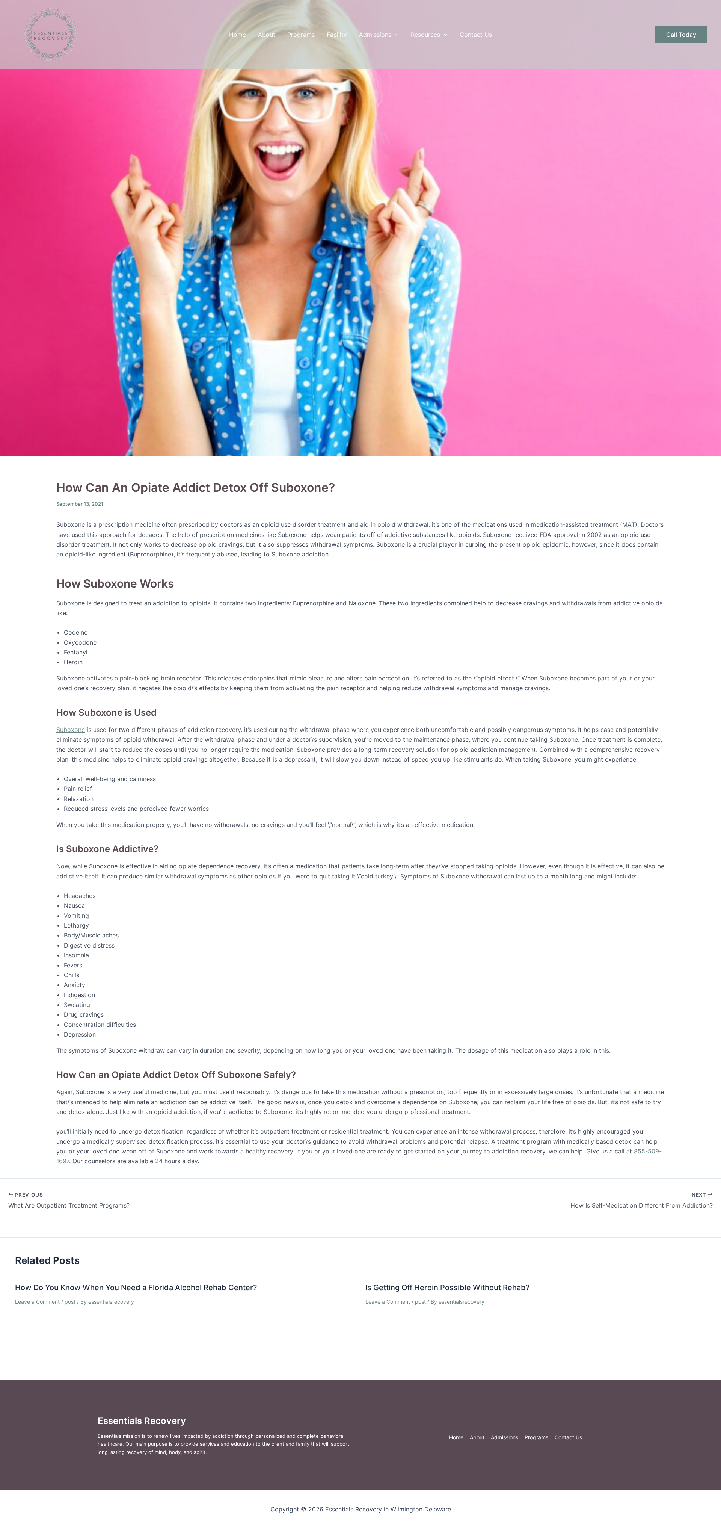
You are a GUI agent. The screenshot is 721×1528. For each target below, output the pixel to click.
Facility (337, 34)
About (266, 34)
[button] (395, 35)
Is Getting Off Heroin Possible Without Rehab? (447, 1287)
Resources (425, 34)
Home (237, 34)
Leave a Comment (37, 1301)
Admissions (375, 34)
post (70, 1301)
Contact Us (476, 34)
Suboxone (70, 729)
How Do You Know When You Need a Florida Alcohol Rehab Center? (136, 1287)
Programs (301, 34)
